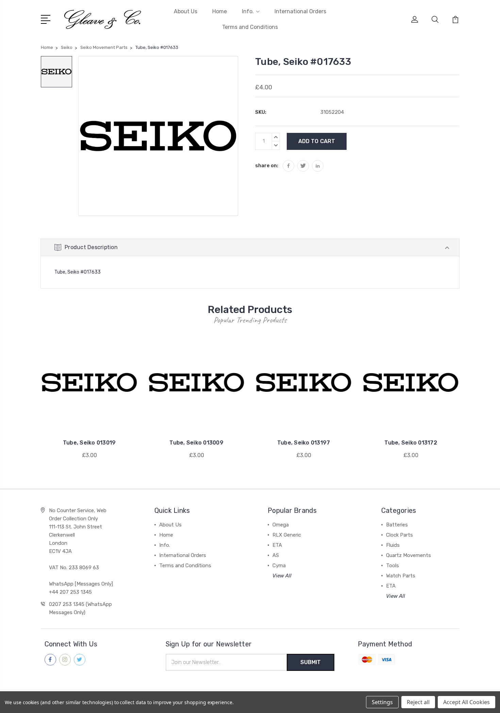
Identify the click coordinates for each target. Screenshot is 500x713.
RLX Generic (286, 535)
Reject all (418, 702)
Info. (248, 11)
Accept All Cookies (466, 702)
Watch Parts (400, 576)
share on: (266, 165)
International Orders (300, 11)
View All (281, 576)
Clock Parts (399, 535)
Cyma (279, 565)
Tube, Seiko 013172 (410, 442)
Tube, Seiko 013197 (303, 442)
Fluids (393, 545)
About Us (185, 11)
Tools (392, 565)
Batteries (397, 525)
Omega (280, 525)
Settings (382, 702)
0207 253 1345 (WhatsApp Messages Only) (80, 608)
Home (219, 11)
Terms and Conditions (250, 27)
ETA (277, 545)
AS (275, 555)
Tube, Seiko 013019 (89, 442)
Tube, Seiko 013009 (196, 442)
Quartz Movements (408, 555)
